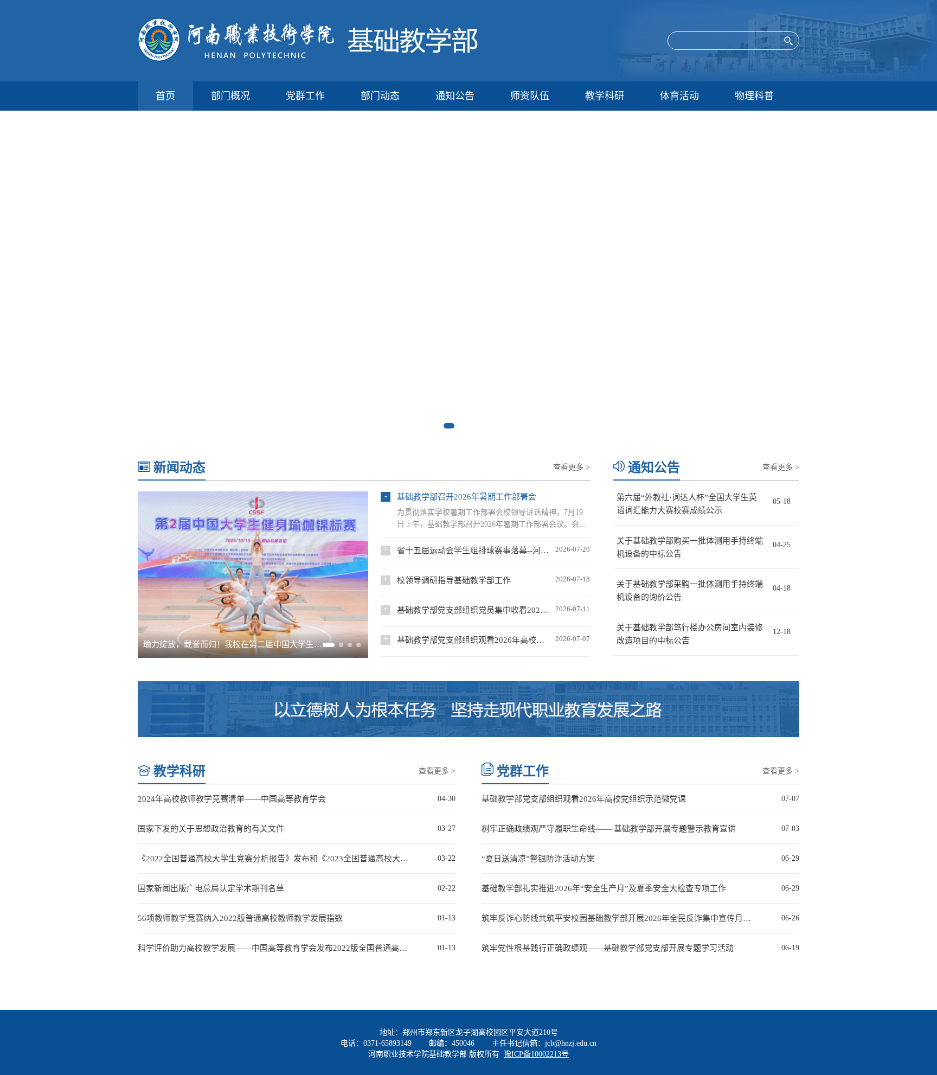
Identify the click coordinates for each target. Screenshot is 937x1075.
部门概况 (230, 96)
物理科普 (754, 96)
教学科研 (604, 96)
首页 (165, 96)
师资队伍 (529, 96)
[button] (449, 425)
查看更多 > (571, 467)
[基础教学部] (331, 40)
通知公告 (454, 96)
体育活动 (679, 96)
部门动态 (380, 96)
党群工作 (305, 96)
